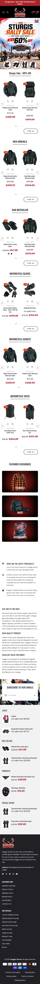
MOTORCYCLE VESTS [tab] (20, 396)
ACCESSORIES (6, 940)
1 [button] (18, 387)
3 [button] (19, 194)
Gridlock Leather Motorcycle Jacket (10, 109)
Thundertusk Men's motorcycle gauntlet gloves (24, 758)
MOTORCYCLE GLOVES (10, 926)
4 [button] (21, 194)
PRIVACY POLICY (7, 889)
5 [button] (23, 194)
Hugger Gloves (10, 105)
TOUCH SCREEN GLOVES (10, 915)
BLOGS (4, 947)
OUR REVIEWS (6, 900)
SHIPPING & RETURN (8, 886)
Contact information (12, 972)
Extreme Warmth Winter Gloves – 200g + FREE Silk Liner (10, 310)
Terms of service (27, 976)
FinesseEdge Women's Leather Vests (10, 432)
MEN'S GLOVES (7, 929)
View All (30, 263)
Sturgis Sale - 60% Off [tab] (20, 73)
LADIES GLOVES (7, 933)
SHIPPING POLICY (8, 893)
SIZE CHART (6, 944)
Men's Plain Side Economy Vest (30, 432)
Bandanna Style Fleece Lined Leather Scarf (23, 777)
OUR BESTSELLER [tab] (20, 210)
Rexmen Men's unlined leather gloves (21, 821)
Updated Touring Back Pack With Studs (29, 109)
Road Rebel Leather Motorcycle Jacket (29, 177)
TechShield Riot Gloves (30, 308)
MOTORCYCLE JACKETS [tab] (20, 339)
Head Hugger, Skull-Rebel (18, 788)
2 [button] (20, 387)
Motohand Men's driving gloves (10, 245)
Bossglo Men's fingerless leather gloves (22, 729)
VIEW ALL (30, 131)
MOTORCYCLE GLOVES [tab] (20, 273)
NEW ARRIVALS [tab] (20, 141)
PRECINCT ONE (7, 936)
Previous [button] (2, 104)
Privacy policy (11, 976)
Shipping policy (20, 980)
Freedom (13, 716)
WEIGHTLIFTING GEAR (9, 922)
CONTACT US (6, 904)
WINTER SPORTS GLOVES (10, 918)
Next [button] (37, 104)
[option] (10, 101)
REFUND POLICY (7, 897)
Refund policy (30, 972)
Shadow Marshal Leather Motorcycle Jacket (10, 177)
